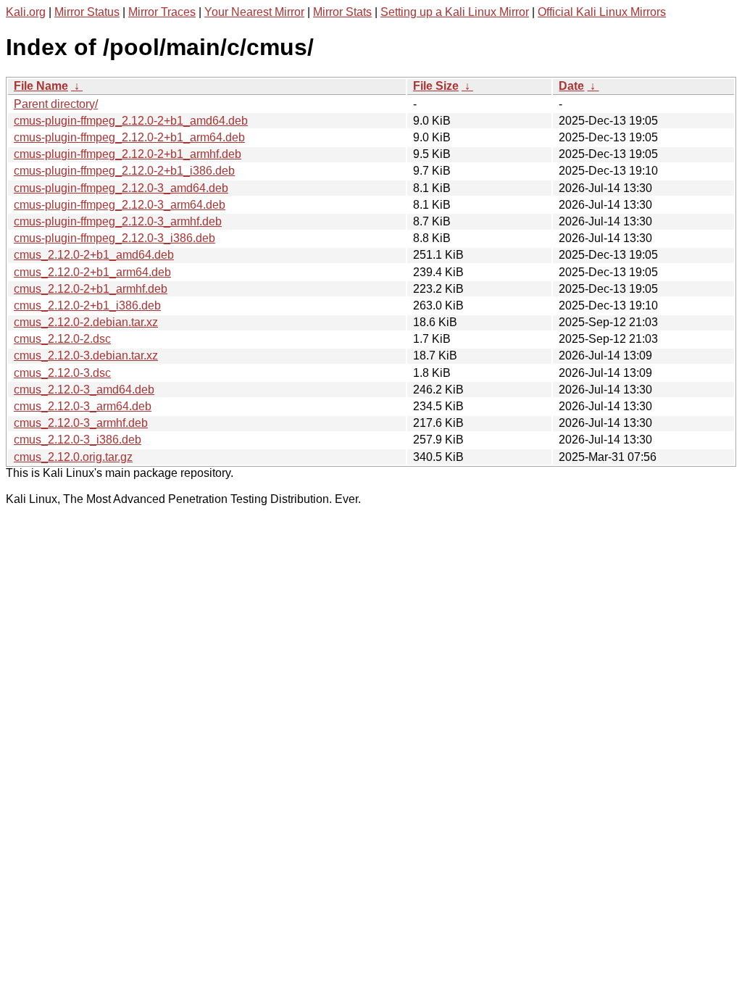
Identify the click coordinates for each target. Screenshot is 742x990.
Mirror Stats (342, 12)
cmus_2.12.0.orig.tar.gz (73, 457)
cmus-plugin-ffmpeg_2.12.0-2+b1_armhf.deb (127, 154)
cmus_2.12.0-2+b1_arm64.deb (92, 272)
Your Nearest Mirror (254, 12)
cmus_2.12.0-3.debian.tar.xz (86, 355)
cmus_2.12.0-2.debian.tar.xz (86, 322)
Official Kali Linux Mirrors (602, 12)
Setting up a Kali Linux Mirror (454, 12)
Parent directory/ (56, 104)
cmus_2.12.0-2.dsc (62, 339)
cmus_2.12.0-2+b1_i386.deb (87, 305)
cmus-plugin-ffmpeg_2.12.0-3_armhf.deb (118, 221)
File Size (436, 86)
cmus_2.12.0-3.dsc (62, 373)
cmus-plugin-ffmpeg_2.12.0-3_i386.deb (114, 238)
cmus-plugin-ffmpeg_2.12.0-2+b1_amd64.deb (131, 121)
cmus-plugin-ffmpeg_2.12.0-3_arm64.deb (119, 205)
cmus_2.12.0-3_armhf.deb (81, 423)
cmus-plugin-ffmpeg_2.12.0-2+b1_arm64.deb (129, 137)
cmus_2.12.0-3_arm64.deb (82, 406)
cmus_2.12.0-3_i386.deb (77, 439)
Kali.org (26, 12)
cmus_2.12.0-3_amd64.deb (84, 389)
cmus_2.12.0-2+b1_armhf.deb (90, 289)
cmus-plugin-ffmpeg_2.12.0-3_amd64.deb (121, 188)
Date (571, 86)
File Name (41, 86)
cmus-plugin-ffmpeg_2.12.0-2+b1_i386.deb (124, 171)
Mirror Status (87, 12)
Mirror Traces (162, 12)
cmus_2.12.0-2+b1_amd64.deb (94, 255)
